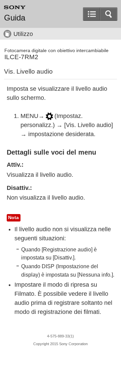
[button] (108, 14)
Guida (14, 18)
